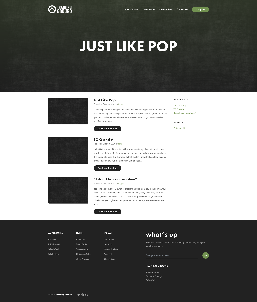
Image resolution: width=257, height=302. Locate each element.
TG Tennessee (148, 9)
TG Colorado (131, 9)
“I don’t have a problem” (115, 179)
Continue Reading (107, 128)
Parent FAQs (81, 244)
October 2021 (179, 128)
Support (200, 9)
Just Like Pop (105, 100)
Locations (52, 239)
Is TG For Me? (165, 9)
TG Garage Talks (83, 254)
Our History (109, 239)
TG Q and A (103, 139)
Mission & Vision (111, 249)
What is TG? (182, 9)
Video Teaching (82, 259)
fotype (121, 104)
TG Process (81, 239)
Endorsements (82, 249)
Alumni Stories (110, 259)
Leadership (108, 244)
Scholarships (53, 254)
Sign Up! (205, 255)
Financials (108, 254)
